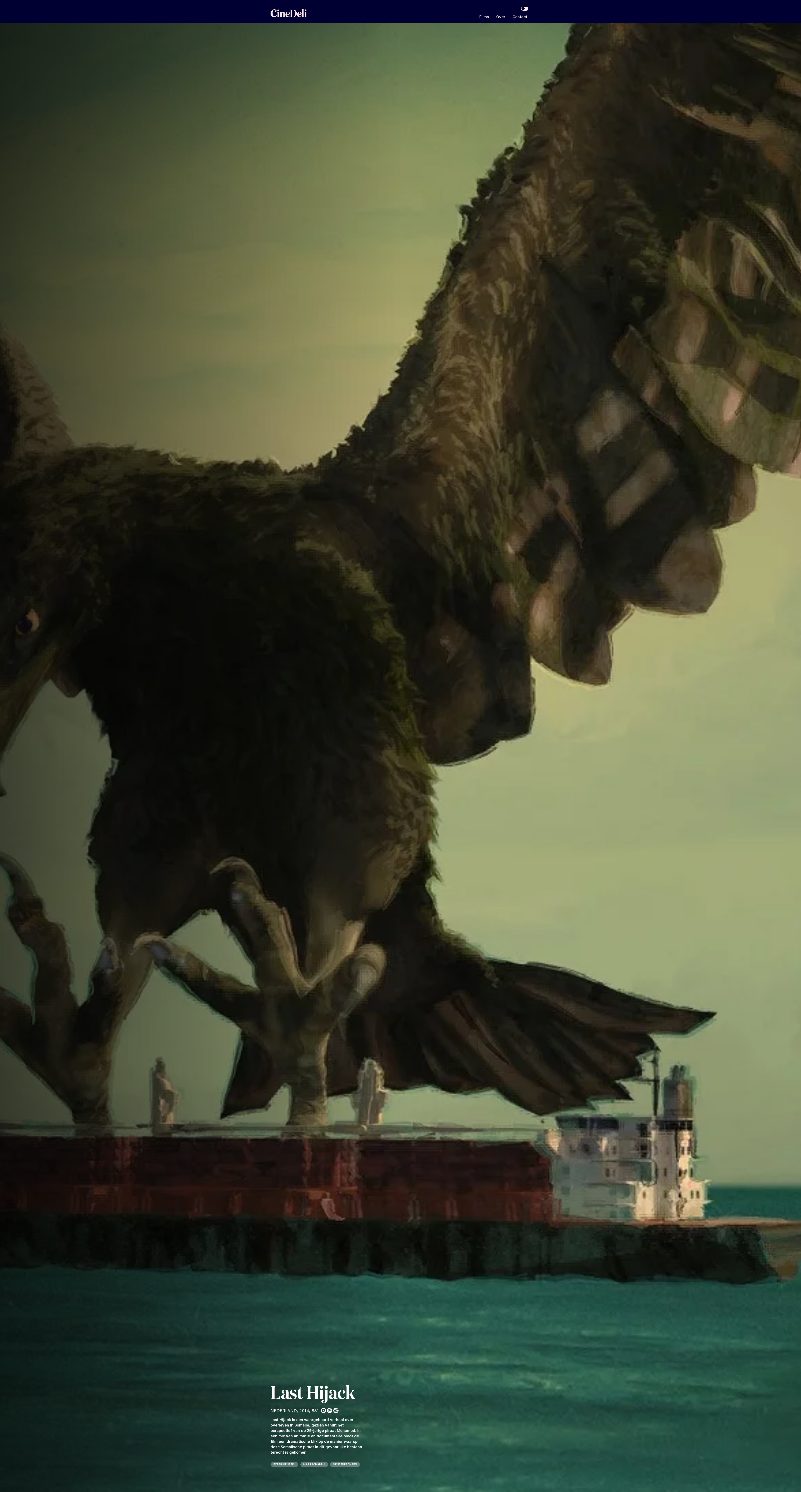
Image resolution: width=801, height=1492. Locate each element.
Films (484, 17)
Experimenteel (284, 1464)
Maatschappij (314, 1464)
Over (500, 17)
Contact (520, 17)
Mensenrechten (345, 1464)
